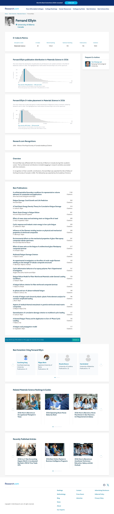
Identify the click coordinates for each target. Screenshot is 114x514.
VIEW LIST (71, 3)
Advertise (79, 498)
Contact (78, 490)
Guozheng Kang (22, 362)
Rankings (60, 490)
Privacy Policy (99, 498)
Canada (21, 27)
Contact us (76, 340)
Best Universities (103, 9)
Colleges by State (79, 9)
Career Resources (65, 9)
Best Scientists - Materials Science (17, 13)
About (59, 506)
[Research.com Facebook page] (104, 485)
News (59, 502)
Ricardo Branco (64, 364)
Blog (58, 498)
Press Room (80, 494)
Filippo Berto (42, 362)
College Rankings (51, 9)
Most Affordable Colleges (35, 9)
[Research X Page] (108, 485)
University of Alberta (26, 25)
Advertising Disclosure (102, 490)
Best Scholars (91, 9)
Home (6, 13)
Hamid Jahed (84, 364)
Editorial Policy (99, 494)
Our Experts (61, 510)
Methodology (61, 494)
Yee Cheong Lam (96, 62)
